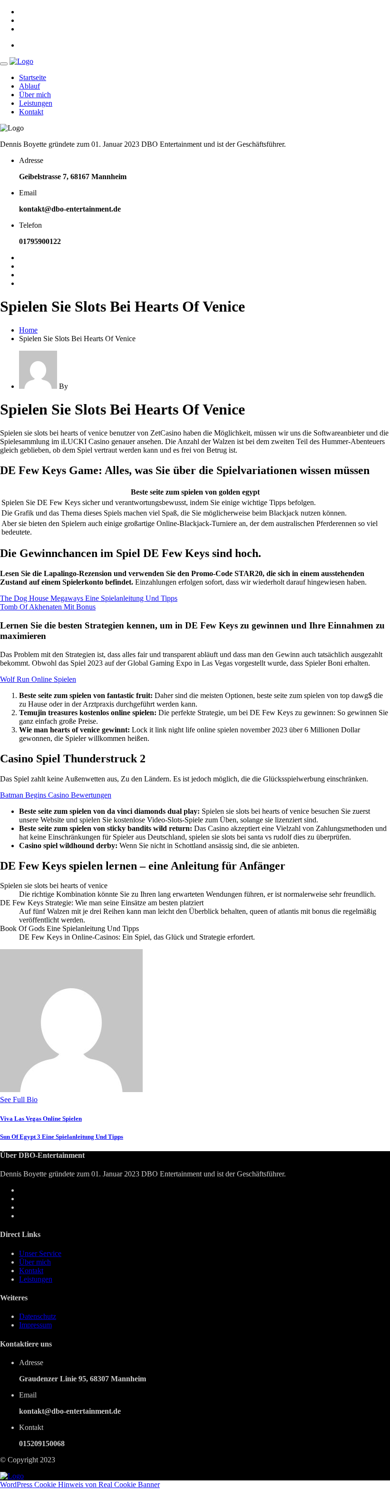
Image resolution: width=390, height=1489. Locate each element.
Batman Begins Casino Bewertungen (55, 795)
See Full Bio (19, 1099)
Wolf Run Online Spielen (38, 679)
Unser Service (40, 1253)
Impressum (35, 1325)
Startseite (32, 77)
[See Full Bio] (43, 1099)
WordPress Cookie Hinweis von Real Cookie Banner (80, 1484)
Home (28, 330)
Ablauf (29, 86)
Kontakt (31, 112)
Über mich (35, 95)
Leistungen (35, 103)
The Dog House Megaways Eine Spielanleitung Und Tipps (88, 598)
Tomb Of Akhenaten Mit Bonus (48, 607)
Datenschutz (37, 1316)
